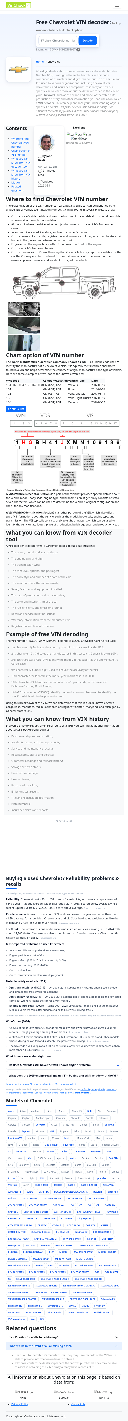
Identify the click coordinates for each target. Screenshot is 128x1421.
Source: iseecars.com (69, 923)
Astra (73, 1158)
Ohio (30, 1092)
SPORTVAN (14, 1312)
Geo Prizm (107, 1238)
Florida (101, 1089)
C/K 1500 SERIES (52, 1198)
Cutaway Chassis (40, 1231)
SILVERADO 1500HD (47, 1285)
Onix (51, 1265)
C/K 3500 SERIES (38, 1205)
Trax (108, 1151)
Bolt (89, 1111)
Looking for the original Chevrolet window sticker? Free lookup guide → (41, 1084)
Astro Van (108, 1184)
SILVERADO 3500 (82, 1292)
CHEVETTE (31, 1218)
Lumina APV (15, 1138)
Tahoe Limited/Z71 (77, 1312)
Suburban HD (33, 1312)
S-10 (97, 1272)
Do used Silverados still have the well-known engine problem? (50, 1065)
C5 (80, 1205)
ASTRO (71, 1184)
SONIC (72, 1305)
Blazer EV (113, 1191)
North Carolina (51, 1092)
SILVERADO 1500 (25, 1278)
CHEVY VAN (49, 1218)
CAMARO (110, 1205)
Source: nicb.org (48, 938)
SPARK (85, 1305)
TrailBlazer (79, 1151)
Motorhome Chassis (19, 1265)
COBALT (56, 1225)
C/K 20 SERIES (74, 1198)
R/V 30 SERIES (58, 1272)
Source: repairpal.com (94, 908)
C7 (97, 1205)
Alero (11, 1111)
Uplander (101, 1178)
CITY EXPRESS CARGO (20, 1225)
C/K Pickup (59, 1205)
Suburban (21, 1151)
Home (40, 61)
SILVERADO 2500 (109, 1285)
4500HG (58, 1184)
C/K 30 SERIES (16, 1205)
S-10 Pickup (51, 1144)
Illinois (23, 1092)
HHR (52, 1131)
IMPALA (45, 1245)
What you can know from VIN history (20, 174)
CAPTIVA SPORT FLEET (89, 1211)
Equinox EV (81, 1231)
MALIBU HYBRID (107, 1252)
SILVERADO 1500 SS (19, 1285)
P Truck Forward (84, 1265)
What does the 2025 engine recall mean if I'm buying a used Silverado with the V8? (63, 1075)
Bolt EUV (113, 1158)
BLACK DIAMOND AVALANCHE (71, 1191)
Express (26, 1131)
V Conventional (16, 1319)
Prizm (11, 1178)
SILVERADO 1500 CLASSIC (55, 1278)
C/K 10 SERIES (29, 1198)
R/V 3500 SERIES (80, 1272)
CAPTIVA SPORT (62, 1211)
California (85, 1089)
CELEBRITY (14, 1218)
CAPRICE (13, 1211)
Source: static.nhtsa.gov (98, 1041)
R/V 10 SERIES (16, 1272)
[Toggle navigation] (117, 5)
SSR (42, 1178)
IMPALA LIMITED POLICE (94, 1245)
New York (111, 1089)
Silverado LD (35, 1305)
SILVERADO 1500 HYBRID (88, 1278)
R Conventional (107, 1265)
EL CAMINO (62, 1231)
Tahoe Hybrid (54, 1312)
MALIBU (63, 1252)
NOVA (39, 1265)
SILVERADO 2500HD (19, 1292)
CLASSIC (42, 1225)
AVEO (30, 1191)
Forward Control (72, 1238)
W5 (42, 1319)
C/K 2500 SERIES (97, 1198)
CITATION (66, 1218)
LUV (51, 1252)
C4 (72, 1205)
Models (16, 182)
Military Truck (63, 1258)
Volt (30, 1158)
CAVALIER (112, 1211)
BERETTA (43, 1191)
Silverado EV (108, 1299)
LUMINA (13, 1252)
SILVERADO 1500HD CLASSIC (79, 1285)
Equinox (109, 1124)
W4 (32, 1319)
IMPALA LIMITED (64, 1245)
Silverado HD (15, 1305)
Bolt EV (12, 1198)
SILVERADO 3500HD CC (83, 1299)
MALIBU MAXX (41, 1258)
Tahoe (50, 1151)
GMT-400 (30, 1245)
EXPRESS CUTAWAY (18, 1238)
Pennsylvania (12, 1092)
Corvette (41, 1124)
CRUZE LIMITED (17, 1231)
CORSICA (91, 1225)
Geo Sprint (14, 1245)
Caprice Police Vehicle (36, 1211)
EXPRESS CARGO (102, 1231)
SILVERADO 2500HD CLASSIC (52, 1292)
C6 (89, 1205)
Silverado (68, 1144)
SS (9, 1151)
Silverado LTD (55, 1305)
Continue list (16, 409)
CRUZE (104, 1225)
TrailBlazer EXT (102, 1312)
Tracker (63, 1151)
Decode (87, 40)
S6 (9, 1278)
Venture (12, 1184)
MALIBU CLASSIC (83, 1252)
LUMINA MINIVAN (33, 1252)
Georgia (38, 1092)
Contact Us (78, 1404)
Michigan (64, 1092)
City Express (85, 1218)
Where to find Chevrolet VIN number (20, 142)
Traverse (95, 1151)
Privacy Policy (19, 1404)
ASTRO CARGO (89, 1184)
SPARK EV (99, 1305)
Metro (67, 1138)
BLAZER (97, 1191)
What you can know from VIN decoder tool (20, 162)
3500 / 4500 (41, 1184)
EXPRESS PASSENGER (45, 1238)
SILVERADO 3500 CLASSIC (22, 1299)
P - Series (64, 1265)
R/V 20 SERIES (36, 1272)
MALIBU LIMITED (17, 1258)
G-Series (91, 1238)
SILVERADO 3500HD (53, 1299)
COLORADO (73, 1225)
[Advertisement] (64, 846)
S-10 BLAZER (112, 1272)
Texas (94, 1089)
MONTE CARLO (84, 1258)
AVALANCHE (15, 1191)
